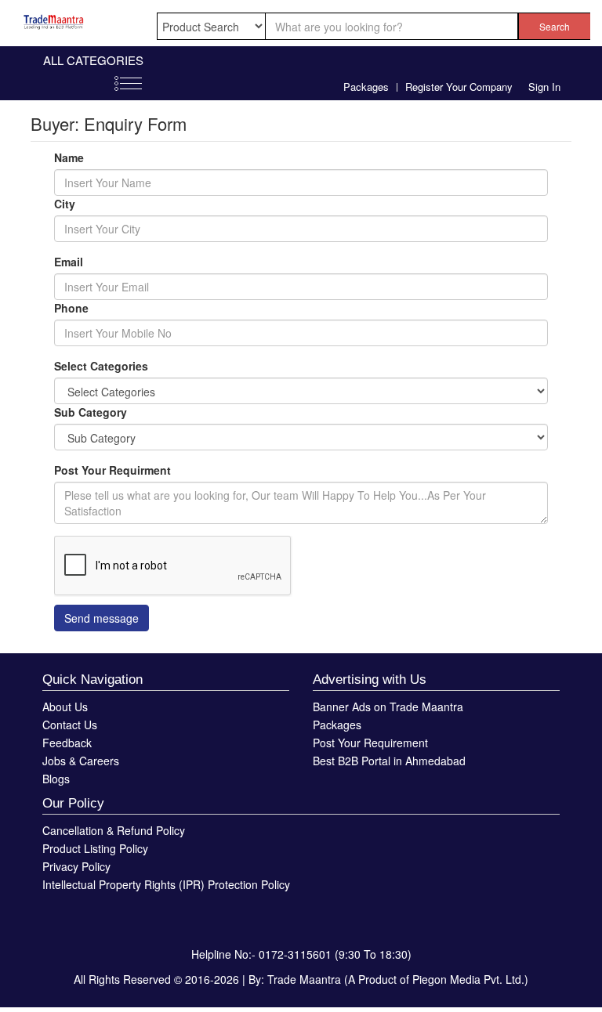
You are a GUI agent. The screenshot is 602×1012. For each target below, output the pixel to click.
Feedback (67, 742)
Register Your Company (459, 86)
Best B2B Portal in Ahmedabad (389, 760)
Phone (71, 308)
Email (68, 261)
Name (69, 157)
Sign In (544, 86)
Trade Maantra (304, 979)
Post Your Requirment (112, 470)
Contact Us (69, 724)
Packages (366, 86)
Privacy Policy (76, 866)
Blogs (56, 778)
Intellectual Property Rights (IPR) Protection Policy (166, 884)
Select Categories (101, 366)
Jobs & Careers (80, 760)
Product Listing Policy (95, 848)
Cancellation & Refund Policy (113, 830)
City (64, 203)
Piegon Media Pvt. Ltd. (468, 979)
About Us (65, 706)
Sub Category (90, 412)
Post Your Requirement (370, 742)
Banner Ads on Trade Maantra (388, 706)
